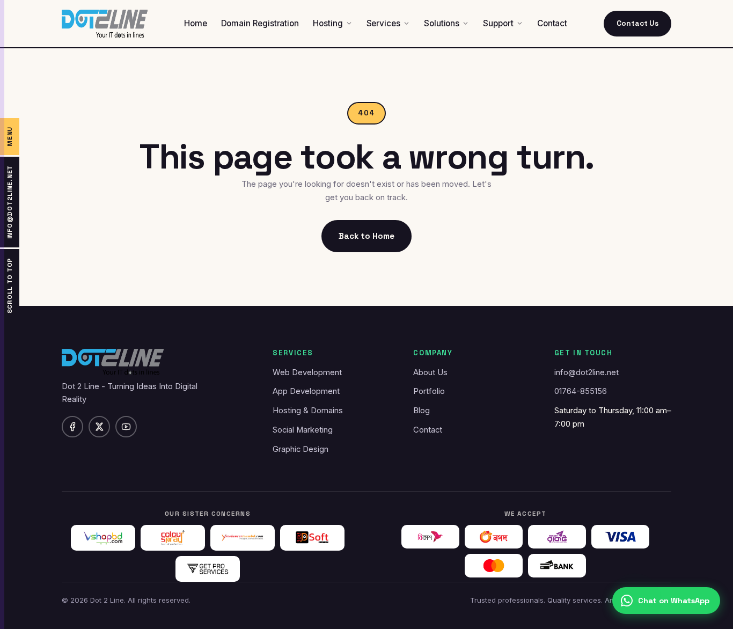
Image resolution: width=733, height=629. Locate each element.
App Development (306, 391)
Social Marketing (303, 430)
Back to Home (366, 236)
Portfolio (429, 391)
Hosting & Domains (308, 410)
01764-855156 (580, 391)
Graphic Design (300, 449)
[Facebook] (72, 426)
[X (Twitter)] (99, 426)
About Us (430, 372)
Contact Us (637, 23)
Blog (421, 410)
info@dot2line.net (586, 372)
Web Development (307, 372)
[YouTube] (126, 426)
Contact (427, 430)
